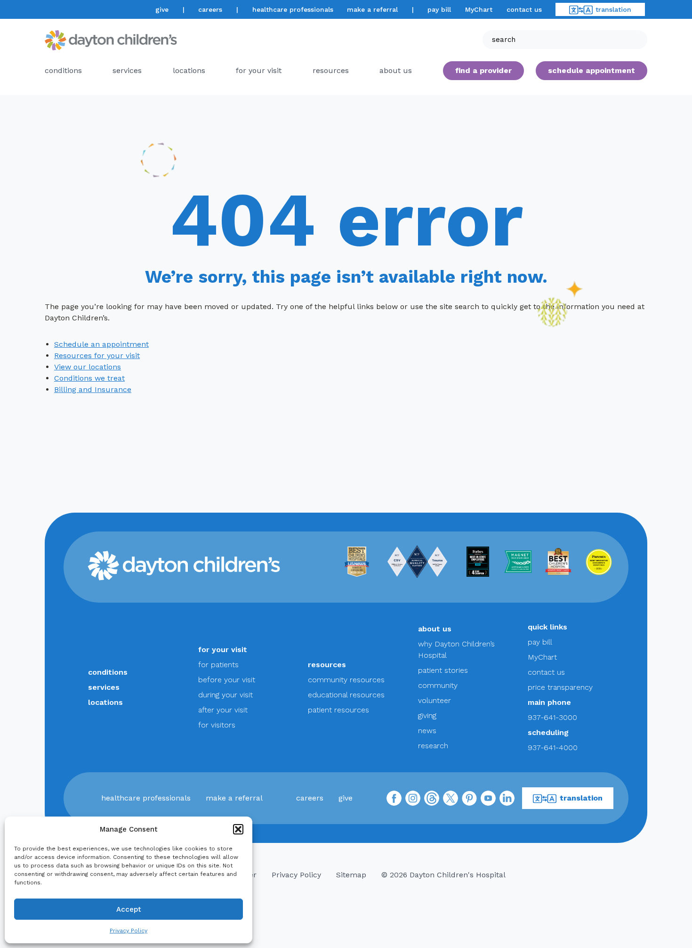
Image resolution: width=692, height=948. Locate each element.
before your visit (226, 679)
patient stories (443, 670)
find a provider (483, 70)
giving (427, 715)
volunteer (434, 700)
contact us (524, 9)
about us (434, 628)
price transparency (560, 687)
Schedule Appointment (591, 70)
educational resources (346, 694)
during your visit (225, 694)
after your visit (223, 709)
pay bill (439, 9)
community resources (346, 679)
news (427, 730)
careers (210, 9)
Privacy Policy (128, 930)
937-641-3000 (552, 717)
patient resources (338, 709)
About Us (395, 70)
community (438, 685)
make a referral (372, 9)
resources (331, 70)
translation (613, 9)
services (127, 70)
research (433, 745)
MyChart (478, 9)
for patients (218, 664)
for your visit (259, 70)
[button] (238, 829)
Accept (128, 909)
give (162, 9)
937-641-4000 (553, 747)
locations (189, 70)
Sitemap (351, 874)
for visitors (216, 724)
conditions (63, 70)
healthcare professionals (292, 9)
